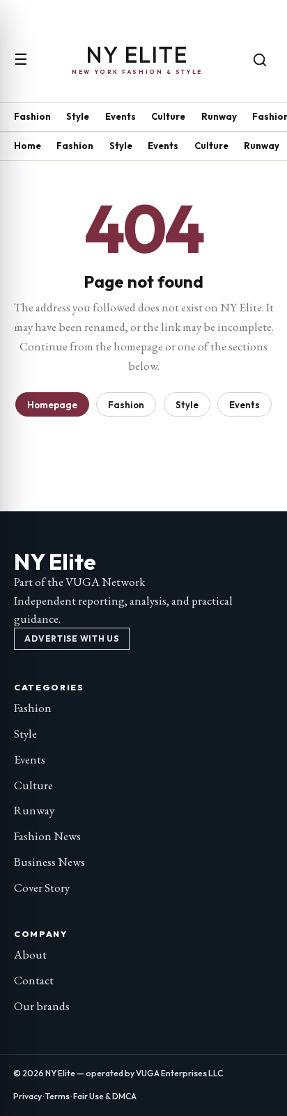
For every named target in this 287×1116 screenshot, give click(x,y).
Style (77, 116)
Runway (219, 116)
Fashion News (47, 836)
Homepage (52, 404)
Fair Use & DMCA (105, 1096)
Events (120, 116)
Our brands (42, 1006)
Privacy (27, 1096)
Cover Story (42, 887)
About (30, 954)
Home (27, 145)
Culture (168, 116)
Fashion (32, 116)
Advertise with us (71, 638)
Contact (34, 980)
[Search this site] (260, 60)
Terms (57, 1096)
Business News (49, 861)
